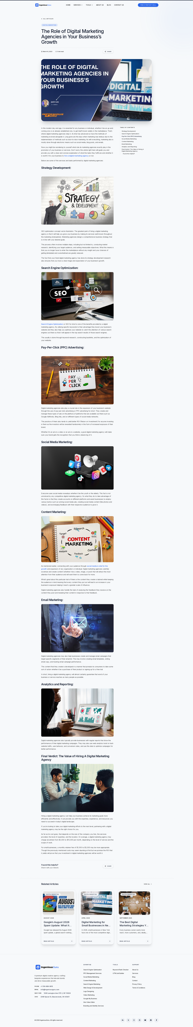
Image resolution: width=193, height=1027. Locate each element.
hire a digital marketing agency (76, 156)
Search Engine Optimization (52, 324)
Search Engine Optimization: (130, 134)
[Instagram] (134, 1020)
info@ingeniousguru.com (47, 989)
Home (68, 5)
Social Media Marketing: (129, 139)
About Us (100, 5)
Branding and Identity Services (93, 1006)
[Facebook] (156, 1020)
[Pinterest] (151, 1020)
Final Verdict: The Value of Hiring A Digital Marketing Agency (133, 150)
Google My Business (90, 998)
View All (147, 884)
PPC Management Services (92, 973)
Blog (109, 5)
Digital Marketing (49, 25)
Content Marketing (89, 980)
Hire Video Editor (89, 1002)
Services (77, 5)
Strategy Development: (129, 131)
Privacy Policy (137, 984)
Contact (134, 980)
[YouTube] (145, 1020)
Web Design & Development (92, 988)
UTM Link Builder (118, 973)
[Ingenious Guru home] (43, 5)
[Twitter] (128, 1020)
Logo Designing (88, 991)
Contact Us (119, 5)
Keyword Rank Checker (121, 970)
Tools (88, 5)
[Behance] (123, 1020)
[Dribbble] (140, 1020)
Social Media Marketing (91, 977)
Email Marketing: (127, 144)
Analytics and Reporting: (129, 146)
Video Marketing (88, 995)
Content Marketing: (128, 141)
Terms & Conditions (138, 988)
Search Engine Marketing (91, 984)
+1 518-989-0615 (44, 986)
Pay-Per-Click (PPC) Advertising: (132, 136)
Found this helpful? (129, 153)
